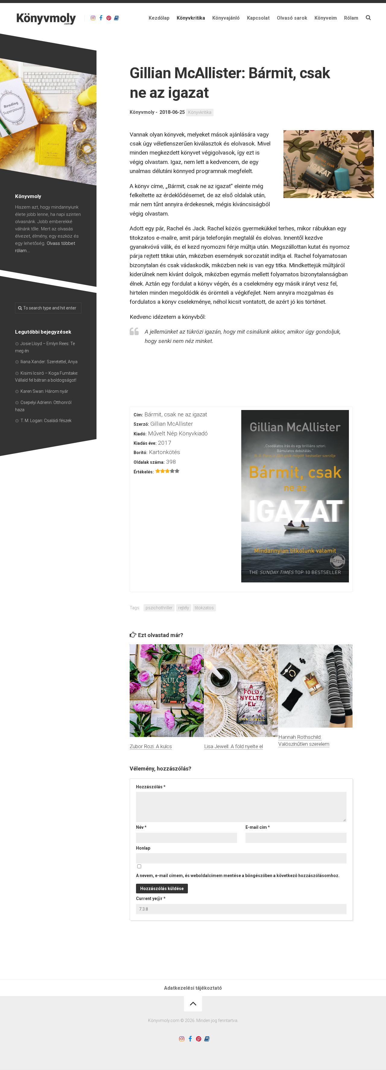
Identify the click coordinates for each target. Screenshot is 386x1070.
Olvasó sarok (292, 18)
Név (141, 827)
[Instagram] (93, 18)
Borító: (140, 452)
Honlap (143, 848)
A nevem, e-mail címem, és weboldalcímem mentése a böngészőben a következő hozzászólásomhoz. (238, 875)
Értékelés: (144, 471)
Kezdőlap (159, 18)
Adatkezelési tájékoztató (193, 988)
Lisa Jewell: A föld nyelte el (233, 746)
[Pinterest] (108, 18)
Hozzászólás (151, 786)
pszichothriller (159, 607)
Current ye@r (151, 898)
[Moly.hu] (116, 18)
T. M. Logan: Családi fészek (46, 420)
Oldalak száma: (149, 462)
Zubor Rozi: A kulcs (151, 746)
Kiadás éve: (145, 443)
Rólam (351, 18)
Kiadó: (140, 433)
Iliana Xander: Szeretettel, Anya (49, 361)
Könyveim (326, 18)
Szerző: (141, 424)
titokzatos (204, 607)
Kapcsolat (258, 18)
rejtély (183, 607)
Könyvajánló (226, 18)
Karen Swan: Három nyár (44, 391)
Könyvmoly (142, 112)
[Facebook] (100, 18)
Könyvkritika (191, 18)
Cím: (138, 414)
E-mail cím (257, 827)
